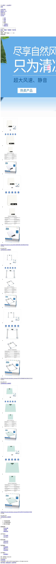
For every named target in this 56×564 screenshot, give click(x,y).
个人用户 (3, 5)
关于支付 (6, 537)
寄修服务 (6, 547)
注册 (2, 9)
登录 (4, 9)
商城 (5, 19)
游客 (2, 6)
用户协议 (3, 562)
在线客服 (3, 559)
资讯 (5, 21)
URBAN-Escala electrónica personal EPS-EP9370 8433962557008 (16, 512)
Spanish (2, 15)
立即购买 (3, 249)
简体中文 (3, 12)
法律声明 (14, 562)
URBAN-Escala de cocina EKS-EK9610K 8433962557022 (14, 244)
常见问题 (6, 528)
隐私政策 (8, 562)
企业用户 (9, 5)
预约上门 (6, 548)
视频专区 (6, 25)
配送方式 (6, 542)
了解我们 (6, 24)
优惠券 (5, 529)
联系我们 (6, 554)
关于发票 (6, 535)
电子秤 (14, 30)
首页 (5, 18)
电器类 (9, 30)
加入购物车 (8, 249)
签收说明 (6, 541)
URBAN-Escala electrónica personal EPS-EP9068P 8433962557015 (16, 378)
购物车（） (4, 11)
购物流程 (6, 531)
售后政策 (6, 550)
